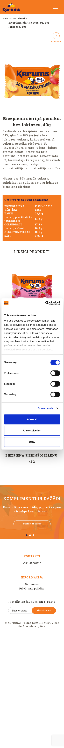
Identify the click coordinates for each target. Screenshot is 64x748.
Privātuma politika (32, 588)
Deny (32, 441)
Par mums (32, 584)
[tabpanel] (32, 512)
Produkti (7, 18)
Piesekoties (44, 610)
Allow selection (32, 430)
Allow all (32, 419)
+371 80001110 (32, 563)
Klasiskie (22, 18)
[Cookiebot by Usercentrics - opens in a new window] (45, 303)
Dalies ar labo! (32, 523)
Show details (45, 408)
